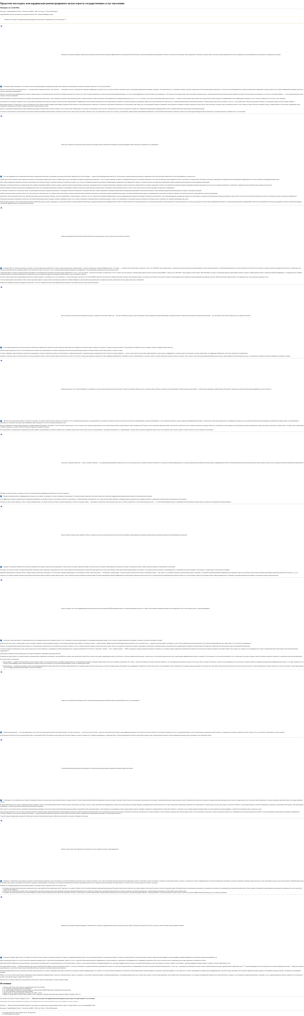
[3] (77, 101)
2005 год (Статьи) (39, 11)
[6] (31, 976)
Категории (3, 11)
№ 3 (79, 994)
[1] (65, 19)
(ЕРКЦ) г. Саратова (166, 272)
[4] (8, 650)
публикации (28, 988)
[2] (20, 91)
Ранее (62, 608)
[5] (244, 966)
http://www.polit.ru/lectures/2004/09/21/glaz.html (40, 990)
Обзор (5, 987)
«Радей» (198, 272)
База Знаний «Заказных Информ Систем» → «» (51, 998)
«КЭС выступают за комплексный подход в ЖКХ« (19, 991)
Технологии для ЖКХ (28, 11)
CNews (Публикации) (51, 11)
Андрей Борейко (4, 14)
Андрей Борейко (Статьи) (14, 11)
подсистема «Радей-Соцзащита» (35, 277)
